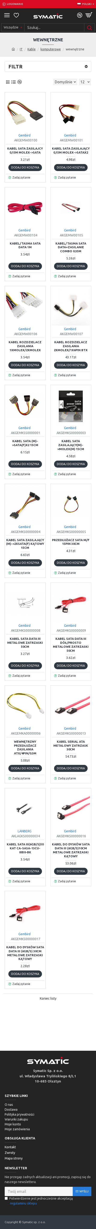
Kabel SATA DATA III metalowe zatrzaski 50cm (25, 642)
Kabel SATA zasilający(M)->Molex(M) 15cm (70, 445)
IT (21, 49)
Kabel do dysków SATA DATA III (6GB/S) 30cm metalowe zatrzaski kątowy (25, 953)
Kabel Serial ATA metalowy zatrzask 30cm (70, 745)
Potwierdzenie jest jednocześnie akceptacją (41, 1201)
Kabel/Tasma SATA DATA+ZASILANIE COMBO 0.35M (70, 247)
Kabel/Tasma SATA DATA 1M (25, 245)
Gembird (24, 135)
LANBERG (24, 831)
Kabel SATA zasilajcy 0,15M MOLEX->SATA (25, 150)
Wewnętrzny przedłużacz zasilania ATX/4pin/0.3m (25, 747)
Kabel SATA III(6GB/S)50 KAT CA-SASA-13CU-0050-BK (25, 848)
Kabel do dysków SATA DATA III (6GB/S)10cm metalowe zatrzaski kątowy (71, 850)
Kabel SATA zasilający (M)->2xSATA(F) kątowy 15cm (25, 544)
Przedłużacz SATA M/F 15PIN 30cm (70, 542)
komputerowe (51, 49)
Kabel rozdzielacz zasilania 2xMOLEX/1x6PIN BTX (71, 346)
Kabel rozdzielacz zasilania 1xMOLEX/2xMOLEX (25, 346)
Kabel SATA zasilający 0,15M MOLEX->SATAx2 (71, 150)
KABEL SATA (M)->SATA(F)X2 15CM (25, 443)
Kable (31, 49)
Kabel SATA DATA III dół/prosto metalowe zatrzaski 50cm (71, 644)
